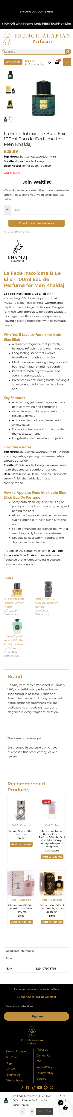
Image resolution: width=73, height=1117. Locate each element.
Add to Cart (44, 1111)
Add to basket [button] (21, 844)
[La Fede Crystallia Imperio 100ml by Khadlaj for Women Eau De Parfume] (17, 626)
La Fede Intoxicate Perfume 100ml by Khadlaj (14, 602)
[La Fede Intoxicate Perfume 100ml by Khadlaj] (17, 589)
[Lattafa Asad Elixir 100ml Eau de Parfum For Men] (48, 589)
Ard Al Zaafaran (21, 825)
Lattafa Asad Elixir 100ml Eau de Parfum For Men (46, 602)
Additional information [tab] (20, 951)
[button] (17, 231)
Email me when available (36, 223)
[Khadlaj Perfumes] (18, 251)
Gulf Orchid (52, 825)
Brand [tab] (9, 958)
